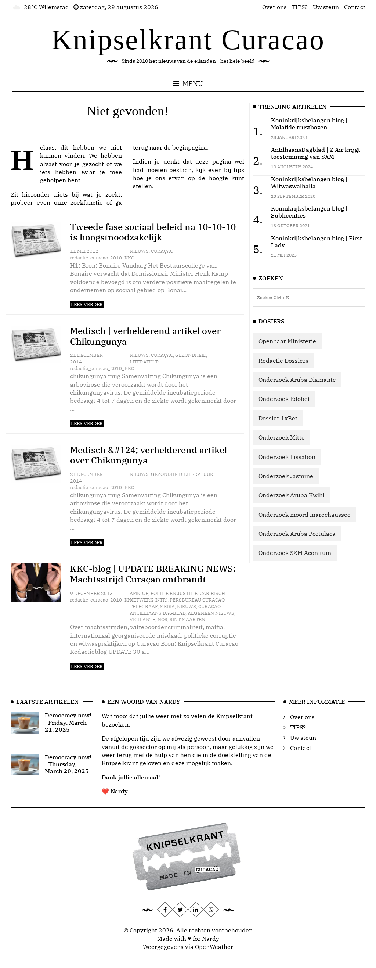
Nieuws (139, 251)
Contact (354, 7)
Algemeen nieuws (211, 613)
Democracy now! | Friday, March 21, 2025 (68, 722)
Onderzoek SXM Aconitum (294, 552)
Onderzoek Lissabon (286, 456)
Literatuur (144, 362)
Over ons (274, 7)
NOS (162, 619)
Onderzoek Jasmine (285, 476)
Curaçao (162, 251)
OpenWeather (214, 946)
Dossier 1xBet (277, 418)
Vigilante (142, 619)
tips (239, 169)
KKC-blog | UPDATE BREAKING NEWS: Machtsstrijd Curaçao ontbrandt (153, 574)
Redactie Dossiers (283, 360)
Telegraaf (144, 606)
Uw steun (326, 7)
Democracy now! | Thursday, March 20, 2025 (68, 764)
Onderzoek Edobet (284, 398)
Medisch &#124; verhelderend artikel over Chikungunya (148, 455)
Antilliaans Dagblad (157, 613)
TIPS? (300, 7)
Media (167, 606)
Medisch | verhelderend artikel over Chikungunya (145, 336)
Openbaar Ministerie (287, 341)
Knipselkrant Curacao (188, 39)
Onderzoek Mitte (281, 437)
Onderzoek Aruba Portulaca (297, 533)
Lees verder (87, 304)
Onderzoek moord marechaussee (304, 514)
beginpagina (189, 147)
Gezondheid (190, 355)
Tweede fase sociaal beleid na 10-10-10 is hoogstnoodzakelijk (153, 232)
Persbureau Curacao (197, 600)
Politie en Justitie (174, 593)
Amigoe (139, 593)
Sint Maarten (187, 619)
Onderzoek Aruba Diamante (297, 379)
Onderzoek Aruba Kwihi (291, 495)
